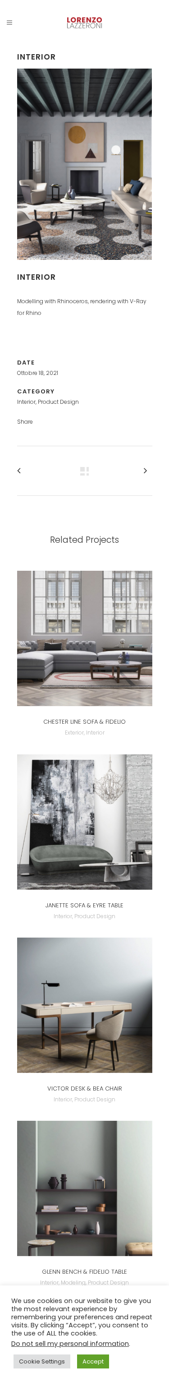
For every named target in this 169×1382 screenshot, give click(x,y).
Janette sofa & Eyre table (84, 905)
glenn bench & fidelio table (84, 1271)
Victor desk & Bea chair (84, 1088)
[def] (84, 266)
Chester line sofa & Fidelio (84, 721)
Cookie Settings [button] (42, 1361)
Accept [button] (93, 1361)
